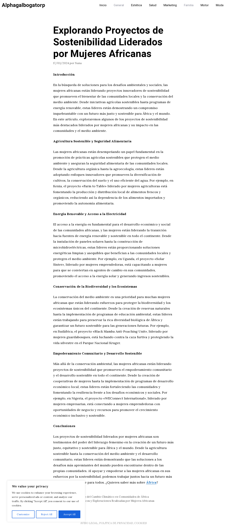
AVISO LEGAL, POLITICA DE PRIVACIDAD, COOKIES (113, 523)
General (119, 5)
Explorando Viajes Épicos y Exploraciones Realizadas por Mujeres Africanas (105, 500)
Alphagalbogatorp (23, 5)
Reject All (46, 514)
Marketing (170, 5)
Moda (219, 5)
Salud (152, 5)
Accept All (69, 514)
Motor (205, 5)
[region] (46, 501)
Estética (136, 5)
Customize (23, 514)
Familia (188, 5)
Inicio (103, 5)
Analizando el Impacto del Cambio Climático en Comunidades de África (103, 496)
